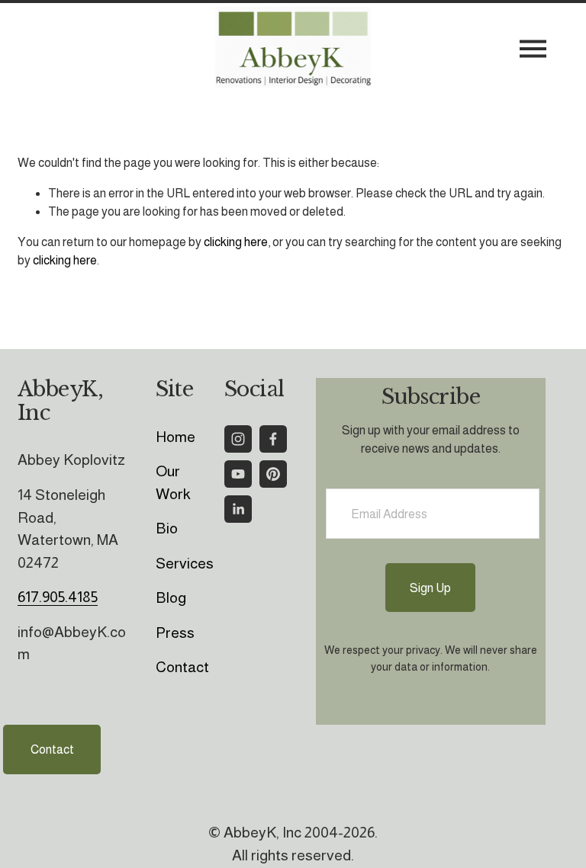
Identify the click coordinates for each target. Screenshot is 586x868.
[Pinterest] (273, 474)
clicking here (236, 241)
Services (185, 563)
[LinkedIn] (238, 509)
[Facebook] (273, 439)
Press (175, 632)
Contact (52, 749)
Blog (171, 597)
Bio (167, 528)
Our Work (173, 482)
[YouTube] (238, 474)
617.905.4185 (58, 596)
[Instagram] (238, 439)
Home (175, 436)
